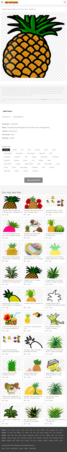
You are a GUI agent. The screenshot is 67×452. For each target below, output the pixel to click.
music (49, 160)
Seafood (45, 440)
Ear (40, 435)
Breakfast (9, 440)
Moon (57, 430)
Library (61, 438)
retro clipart (23, 167)
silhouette (42, 153)
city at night (44, 157)
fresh (57, 164)
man (26, 157)
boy (62, 435)
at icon (6, 167)
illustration (17, 157)
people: (4, 435)
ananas (6, 149)
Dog (34, 432)
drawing (16, 160)
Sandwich (39, 440)
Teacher (14, 438)
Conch (27, 430)
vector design (8, 153)
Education (39, 438)
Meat (35, 440)
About (3, 448)
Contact (21, 448)
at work (41, 160)
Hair (56, 435)
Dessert (18, 440)
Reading (30, 438)
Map (51, 438)
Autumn (13, 430)
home (52, 435)
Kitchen (56, 440)
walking (48, 435)
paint (50, 153)
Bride (16, 435)
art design (35, 171)
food (43, 167)
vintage (34, 157)
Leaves (18, 430)
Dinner (61, 440)
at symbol (7, 160)
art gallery (35, 167)
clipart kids (7, 171)
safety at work (29, 164)
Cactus (22, 430)
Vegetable (51, 440)
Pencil (34, 438)
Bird (15, 432)
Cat (23, 432)
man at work (48, 164)
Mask (9, 435)
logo (29, 149)
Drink (22, 440)
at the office (7, 164)
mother (24, 435)
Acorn (8, 430)
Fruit (32, 440)
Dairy (13, 440)
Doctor (36, 435)
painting (37, 149)
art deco (52, 167)
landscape (7, 157)
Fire (34, 430)
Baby (12, 435)
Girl (59, 435)
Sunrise (61, 430)
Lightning (52, 430)
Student (9, 438)
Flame (38, 430)
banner (15, 149)
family (20, 435)
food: (3, 440)
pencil (14, 167)
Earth (31, 430)
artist (38, 164)
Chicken (27, 432)
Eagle (41, 432)
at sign (25, 160)
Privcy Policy (14, 448)
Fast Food (27, 440)
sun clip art (19, 153)
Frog (54, 432)
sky (22, 149)
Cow (31, 432)
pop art (17, 171)
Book (19, 438)
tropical (25, 171)
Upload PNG (32, 448)
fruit (33, 160)
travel (54, 149)
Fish (51, 432)
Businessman (31, 435)
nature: (4, 430)
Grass (47, 430)
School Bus (46, 438)
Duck (38, 432)
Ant (8, 432)
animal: (4, 432)
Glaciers (43, 430)
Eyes (43, 435)
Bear (11, 432)
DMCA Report (7, 111)
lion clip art (55, 157)
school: (4, 438)
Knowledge (55, 438)
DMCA (26, 448)
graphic (18, 164)
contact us (43, 99)
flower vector (31, 153)
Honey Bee (59, 432)
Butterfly (19, 432)
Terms (8, 448)
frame (46, 149)
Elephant (46, 432)
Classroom (23, 438)
